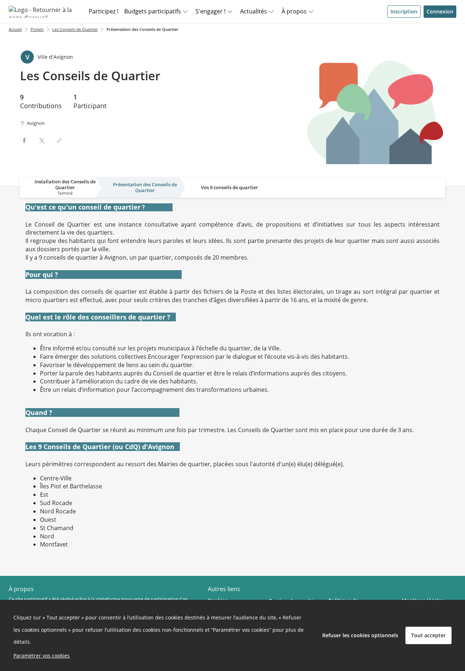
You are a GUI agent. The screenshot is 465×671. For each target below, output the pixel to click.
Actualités (253, 11)
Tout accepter (428, 635)
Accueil (15, 29)
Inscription (404, 11)
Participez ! (103, 11)
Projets (37, 29)
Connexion (439, 11)
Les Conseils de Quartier (75, 29)
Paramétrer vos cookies (41, 655)
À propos (294, 11)
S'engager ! (210, 11)
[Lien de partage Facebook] (24, 140)
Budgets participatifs (152, 11)
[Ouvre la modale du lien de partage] (59, 140)
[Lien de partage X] (41, 140)
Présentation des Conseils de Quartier (142, 29)
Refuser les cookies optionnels (360, 635)
